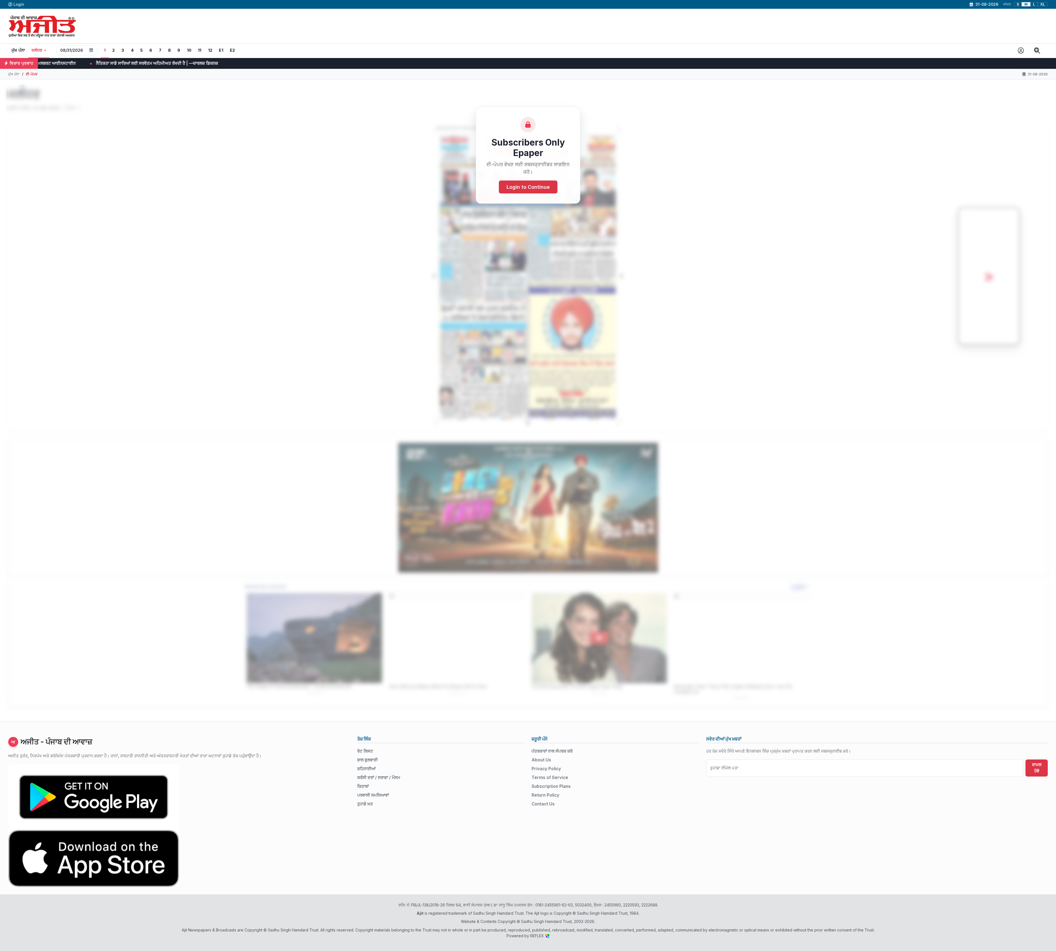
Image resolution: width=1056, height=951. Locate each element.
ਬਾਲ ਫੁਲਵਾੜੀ (367, 760)
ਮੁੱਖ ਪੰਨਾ (18, 50)
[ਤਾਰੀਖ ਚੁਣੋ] (91, 50)
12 (210, 50)
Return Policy (545, 795)
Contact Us (543, 804)
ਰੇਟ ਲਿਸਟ (365, 751)
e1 (221, 50)
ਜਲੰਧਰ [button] (37, 50)
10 (189, 50)
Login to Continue (528, 187)
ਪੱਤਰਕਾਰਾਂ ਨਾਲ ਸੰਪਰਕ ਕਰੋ (552, 751)
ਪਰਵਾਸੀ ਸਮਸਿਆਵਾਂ (373, 795)
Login (18, 4)
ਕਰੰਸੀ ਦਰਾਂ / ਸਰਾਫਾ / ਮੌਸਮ (378, 777)
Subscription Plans (551, 786)
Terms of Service (550, 777)
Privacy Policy (546, 768)
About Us (541, 760)
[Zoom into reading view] (1037, 50)
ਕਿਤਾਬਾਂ (363, 786)
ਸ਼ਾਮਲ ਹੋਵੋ (1036, 768)
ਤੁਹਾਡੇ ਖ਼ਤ (365, 804)
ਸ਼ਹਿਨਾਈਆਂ (366, 768)
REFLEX (537, 935)
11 (200, 50)
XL (1042, 4)
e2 (232, 50)
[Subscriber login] (1021, 50)
